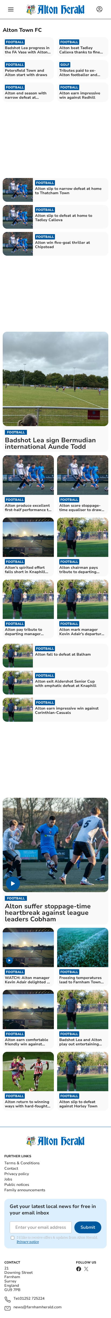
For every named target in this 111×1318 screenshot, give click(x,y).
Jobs (8, 1179)
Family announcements (24, 1190)
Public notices (16, 1184)
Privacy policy (16, 1173)
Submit (88, 1227)
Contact (11, 1168)
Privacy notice (28, 1242)
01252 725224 (32, 1298)
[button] (10, 9)
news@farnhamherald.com (37, 1307)
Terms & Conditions (22, 1163)
